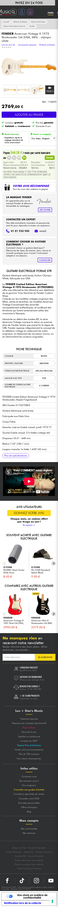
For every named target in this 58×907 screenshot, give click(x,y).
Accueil (6, 21)
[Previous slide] (4, 563)
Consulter (44, 260)
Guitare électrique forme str (14, 26)
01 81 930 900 (34, 689)
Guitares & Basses (20, 21)
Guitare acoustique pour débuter (29, 864)
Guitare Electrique (38, 21)
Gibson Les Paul (19, 848)
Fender (32, 26)
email (42, 231)
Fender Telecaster (14, 852)
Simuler (49, 157)
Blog (29, 811)
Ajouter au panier (29, 115)
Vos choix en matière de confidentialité (32, 896)
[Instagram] (36, 880)
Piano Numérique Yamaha (29, 868)
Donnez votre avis (29, 513)
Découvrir (45, 210)
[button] (9, 90)
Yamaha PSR (20, 856)
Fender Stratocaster (37, 848)
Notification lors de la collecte (22, 903)
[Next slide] (53, 563)
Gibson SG (28, 852)
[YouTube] (51, 880)
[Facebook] (7, 880)
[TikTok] (22, 880)
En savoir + (29, 525)
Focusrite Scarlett (35, 856)
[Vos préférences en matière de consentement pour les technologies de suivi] (52, 901)
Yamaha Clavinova (43, 852)
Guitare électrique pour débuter (29, 860)
